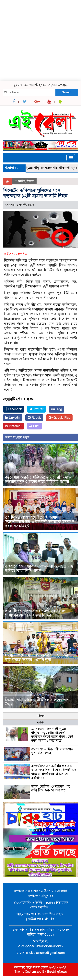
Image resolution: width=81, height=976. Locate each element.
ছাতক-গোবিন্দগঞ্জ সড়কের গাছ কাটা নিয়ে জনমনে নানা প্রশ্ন (50, 788)
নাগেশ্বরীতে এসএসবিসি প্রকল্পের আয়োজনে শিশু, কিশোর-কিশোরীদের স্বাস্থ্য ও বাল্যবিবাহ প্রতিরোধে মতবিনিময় (53, 772)
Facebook (14, 409)
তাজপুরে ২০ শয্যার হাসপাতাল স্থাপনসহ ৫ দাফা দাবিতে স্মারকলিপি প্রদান (40, 568)
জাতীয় (21, 181)
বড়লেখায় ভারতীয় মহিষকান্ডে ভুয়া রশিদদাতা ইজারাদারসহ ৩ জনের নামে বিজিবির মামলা (38, 479)
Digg (58, 409)
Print (36, 426)
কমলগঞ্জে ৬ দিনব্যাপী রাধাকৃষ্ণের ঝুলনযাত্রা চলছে (52, 751)
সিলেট (30, 181)
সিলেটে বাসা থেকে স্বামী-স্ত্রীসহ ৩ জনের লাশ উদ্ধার (37, 702)
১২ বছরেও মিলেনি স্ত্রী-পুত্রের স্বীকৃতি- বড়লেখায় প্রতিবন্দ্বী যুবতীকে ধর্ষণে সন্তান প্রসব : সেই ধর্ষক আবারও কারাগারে (52, 734)
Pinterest (15, 426)
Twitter (37, 409)
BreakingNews (57, 972)
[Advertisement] (40, 40)
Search (66, 92)
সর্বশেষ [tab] (40, 716)
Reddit (36, 418)
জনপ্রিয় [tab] (40, 722)
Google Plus (61, 418)
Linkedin (14, 418)
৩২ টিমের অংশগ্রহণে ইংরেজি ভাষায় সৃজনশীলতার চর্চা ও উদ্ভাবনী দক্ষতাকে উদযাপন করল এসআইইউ (40, 521)
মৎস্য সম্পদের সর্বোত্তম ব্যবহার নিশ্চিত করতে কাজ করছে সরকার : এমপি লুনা (38, 657)
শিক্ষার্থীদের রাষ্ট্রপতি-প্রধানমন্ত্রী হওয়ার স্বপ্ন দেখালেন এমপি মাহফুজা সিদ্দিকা (35, 613)
